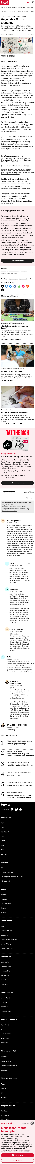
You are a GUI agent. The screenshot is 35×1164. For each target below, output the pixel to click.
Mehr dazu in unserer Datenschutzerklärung (17, 173)
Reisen (3, 1084)
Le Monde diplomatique (9, 1065)
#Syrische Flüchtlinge (13, 271)
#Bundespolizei (5, 273)
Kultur (3, 836)
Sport (3, 841)
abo (2, 926)
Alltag (19, 11)
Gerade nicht (25, 1123)
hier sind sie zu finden (9, 511)
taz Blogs (4, 1057)
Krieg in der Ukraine (7, 872)
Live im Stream (6, 1034)
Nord (2, 850)
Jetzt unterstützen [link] (17, 261)
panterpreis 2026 (7, 948)
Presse (3, 912)
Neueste (26, 492)
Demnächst (5, 1025)
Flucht (26, 11)
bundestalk (5, 962)
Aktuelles (4, 895)
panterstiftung (6, 944)
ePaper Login (5, 1120)
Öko (2, 827)
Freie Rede (4, 980)
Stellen (3, 908)
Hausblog (4, 899)
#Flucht (3, 271)
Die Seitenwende (6, 903)
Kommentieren (13, 279)
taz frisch (4, 1002)
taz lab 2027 (5, 1043)
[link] (2, 7)
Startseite (4, 11)
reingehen (4, 984)
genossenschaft (6, 930)
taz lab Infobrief (6, 1011)
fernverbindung (6, 966)
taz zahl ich (4, 935)
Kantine (3, 1088)
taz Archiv (4, 1070)
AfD (2, 868)
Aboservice (5, 1115)
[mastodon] (12, 810)
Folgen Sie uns (5, 810)
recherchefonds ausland (9, 939)
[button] (32, 2)
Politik (3, 823)
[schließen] (32, 1123)
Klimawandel (5, 881)
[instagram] (20, 810)
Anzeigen (4, 1097)
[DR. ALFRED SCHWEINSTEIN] (7, 682)
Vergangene (5, 1038)
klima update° (5, 971)
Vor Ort (3, 1029)
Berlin (3, 845)
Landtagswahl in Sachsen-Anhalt (12, 877)
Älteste (32, 492)
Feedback (4, 1111)
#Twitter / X (24, 271)
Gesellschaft (12, 11)
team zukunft (5, 998)
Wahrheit (4, 854)
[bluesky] (16, 810)
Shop (3, 1093)
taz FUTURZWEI (6, 1061)
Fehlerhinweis (23, 279)
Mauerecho (5, 975)
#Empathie (14, 273)
